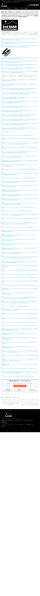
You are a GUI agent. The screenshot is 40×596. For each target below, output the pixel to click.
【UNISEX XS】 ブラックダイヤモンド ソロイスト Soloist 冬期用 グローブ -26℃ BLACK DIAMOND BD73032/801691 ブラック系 (19, 319)
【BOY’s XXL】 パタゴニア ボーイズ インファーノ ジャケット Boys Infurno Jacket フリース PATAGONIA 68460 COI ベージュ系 (19, 139)
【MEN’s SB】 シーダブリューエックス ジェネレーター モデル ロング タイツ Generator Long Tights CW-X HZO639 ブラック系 (19, 281)
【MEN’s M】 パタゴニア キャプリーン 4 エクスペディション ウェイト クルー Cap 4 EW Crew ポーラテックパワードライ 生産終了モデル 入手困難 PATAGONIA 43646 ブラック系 (20, 199)
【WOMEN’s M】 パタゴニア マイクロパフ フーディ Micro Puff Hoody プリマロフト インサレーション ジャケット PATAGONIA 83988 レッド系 (19, 334)
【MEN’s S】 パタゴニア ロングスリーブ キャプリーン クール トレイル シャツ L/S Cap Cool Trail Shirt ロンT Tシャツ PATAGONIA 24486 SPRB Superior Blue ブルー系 (19, 249)
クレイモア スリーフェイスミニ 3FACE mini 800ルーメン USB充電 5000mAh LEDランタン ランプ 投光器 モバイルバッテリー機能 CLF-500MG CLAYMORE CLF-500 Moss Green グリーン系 (19, 128)
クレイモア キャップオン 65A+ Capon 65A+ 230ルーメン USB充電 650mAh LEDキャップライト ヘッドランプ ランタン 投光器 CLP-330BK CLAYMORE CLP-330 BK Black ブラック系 (19, 107)
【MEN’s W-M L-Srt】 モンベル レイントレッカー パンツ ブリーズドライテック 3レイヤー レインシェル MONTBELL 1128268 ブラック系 (19, 289)
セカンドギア (19, 429)
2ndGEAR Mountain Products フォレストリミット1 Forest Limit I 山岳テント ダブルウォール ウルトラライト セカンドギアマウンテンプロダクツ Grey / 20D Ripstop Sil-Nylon (19, 39)
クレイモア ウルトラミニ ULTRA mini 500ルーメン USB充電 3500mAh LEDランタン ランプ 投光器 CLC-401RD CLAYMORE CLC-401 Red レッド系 (18, 85)
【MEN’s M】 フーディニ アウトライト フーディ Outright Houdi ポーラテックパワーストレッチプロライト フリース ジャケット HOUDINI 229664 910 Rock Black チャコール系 (19, 204)
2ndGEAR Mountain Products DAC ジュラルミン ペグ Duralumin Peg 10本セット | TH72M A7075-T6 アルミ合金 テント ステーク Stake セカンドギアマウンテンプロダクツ (19, 43)
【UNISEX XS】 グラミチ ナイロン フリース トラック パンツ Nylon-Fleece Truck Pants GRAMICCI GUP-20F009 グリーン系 (19, 314)
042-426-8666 (35, 4)
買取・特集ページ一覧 (30, 424)
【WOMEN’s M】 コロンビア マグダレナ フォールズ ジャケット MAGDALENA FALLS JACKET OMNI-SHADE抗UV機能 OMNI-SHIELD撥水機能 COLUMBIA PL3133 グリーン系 (19, 330)
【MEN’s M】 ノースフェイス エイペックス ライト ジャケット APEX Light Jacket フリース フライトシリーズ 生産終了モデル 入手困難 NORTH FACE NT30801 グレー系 (19, 174)
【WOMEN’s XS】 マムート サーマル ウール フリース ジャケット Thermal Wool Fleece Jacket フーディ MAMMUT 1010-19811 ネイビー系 (19, 365)
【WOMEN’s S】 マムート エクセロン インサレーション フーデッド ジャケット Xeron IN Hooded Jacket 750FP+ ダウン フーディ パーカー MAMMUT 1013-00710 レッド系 (19, 351)
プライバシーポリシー (10, 410)
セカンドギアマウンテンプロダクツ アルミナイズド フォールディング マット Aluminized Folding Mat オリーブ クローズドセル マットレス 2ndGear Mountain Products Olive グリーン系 (19, 61)
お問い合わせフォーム (22, 424)
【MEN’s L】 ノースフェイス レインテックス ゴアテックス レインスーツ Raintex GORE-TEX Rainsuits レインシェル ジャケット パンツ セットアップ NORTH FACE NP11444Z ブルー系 (19, 157)
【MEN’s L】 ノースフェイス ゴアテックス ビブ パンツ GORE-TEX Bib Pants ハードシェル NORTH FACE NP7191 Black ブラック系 (19, 148)
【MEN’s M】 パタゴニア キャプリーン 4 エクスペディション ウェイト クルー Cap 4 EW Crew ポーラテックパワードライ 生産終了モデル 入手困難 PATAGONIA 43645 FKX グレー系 (20, 195)
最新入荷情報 (20, 18)
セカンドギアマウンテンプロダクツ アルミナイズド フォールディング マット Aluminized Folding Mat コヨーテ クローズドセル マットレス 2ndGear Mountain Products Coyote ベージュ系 (19, 65)
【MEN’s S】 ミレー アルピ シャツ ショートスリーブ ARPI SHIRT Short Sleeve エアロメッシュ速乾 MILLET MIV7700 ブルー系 (19, 270)
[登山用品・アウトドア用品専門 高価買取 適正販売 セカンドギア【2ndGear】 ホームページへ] (4, 5)
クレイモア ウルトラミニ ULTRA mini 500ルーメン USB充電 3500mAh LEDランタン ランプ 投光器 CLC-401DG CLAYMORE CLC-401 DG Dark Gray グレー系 (18, 80)
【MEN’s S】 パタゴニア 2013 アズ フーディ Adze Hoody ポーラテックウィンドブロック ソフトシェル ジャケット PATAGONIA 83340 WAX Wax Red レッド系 (19, 235)
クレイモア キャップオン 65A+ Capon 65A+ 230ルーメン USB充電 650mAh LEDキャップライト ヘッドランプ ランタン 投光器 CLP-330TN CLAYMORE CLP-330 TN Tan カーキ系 (19, 111)
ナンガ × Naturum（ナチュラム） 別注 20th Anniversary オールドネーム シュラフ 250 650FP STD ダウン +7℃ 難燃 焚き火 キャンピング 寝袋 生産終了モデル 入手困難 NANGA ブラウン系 (19, 372)
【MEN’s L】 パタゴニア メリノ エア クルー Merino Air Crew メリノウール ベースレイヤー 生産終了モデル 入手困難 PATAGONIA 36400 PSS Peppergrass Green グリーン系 (19, 161)
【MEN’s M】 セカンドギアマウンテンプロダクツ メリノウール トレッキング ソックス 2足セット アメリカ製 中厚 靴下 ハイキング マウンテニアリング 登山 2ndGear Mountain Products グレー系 (19, 72)
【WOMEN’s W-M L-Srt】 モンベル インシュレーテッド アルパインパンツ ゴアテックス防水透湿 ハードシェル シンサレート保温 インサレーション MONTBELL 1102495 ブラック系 (20, 360)
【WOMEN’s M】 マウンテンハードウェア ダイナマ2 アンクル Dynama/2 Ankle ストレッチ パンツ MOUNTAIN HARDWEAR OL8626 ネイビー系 (18, 338)
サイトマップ (4, 410)
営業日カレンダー (4, 425)
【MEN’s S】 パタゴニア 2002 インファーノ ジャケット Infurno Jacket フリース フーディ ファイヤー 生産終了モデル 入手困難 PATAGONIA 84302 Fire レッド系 (19, 231)
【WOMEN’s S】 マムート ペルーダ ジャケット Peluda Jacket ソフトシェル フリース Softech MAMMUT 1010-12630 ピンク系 (19, 356)
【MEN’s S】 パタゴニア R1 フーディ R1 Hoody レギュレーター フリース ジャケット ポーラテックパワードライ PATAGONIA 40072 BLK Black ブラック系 (18, 244)
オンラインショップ (11, 424)
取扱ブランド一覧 (4, 421)
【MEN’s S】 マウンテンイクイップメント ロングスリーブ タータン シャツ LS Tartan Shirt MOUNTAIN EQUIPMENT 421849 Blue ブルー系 (19, 266)
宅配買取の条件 (4, 422)
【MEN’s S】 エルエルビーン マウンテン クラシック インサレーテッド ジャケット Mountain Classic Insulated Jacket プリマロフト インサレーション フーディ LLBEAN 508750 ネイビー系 (19, 215)
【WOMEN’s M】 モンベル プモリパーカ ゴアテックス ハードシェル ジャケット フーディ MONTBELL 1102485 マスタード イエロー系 (19, 343)
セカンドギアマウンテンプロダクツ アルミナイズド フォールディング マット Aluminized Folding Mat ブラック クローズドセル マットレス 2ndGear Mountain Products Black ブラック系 (19, 68)
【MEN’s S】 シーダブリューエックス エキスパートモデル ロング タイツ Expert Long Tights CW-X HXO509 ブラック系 (19, 219)
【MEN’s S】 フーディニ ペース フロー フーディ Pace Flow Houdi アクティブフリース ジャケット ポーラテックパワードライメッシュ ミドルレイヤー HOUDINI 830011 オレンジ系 (19, 253)
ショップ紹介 (4, 424)
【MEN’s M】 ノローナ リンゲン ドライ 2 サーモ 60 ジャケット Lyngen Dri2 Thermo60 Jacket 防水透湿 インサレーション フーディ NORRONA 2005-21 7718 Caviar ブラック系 (19, 182)
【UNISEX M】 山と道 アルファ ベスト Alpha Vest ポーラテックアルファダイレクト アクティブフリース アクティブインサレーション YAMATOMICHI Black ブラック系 (19, 310)
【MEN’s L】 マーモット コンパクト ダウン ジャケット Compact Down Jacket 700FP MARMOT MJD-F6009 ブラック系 (19, 170)
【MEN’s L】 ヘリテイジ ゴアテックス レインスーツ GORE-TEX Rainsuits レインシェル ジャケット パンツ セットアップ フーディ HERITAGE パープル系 (19, 165)
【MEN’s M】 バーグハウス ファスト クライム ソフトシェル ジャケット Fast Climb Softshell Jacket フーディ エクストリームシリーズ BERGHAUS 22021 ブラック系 (19, 186)
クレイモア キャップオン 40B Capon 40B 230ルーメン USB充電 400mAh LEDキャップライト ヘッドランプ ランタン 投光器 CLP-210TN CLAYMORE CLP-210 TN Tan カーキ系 (19, 102)
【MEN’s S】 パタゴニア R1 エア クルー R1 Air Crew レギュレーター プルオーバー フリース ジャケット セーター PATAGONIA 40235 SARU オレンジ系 (18, 240)
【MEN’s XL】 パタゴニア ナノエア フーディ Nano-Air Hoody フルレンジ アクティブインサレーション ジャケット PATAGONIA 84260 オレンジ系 (19, 293)
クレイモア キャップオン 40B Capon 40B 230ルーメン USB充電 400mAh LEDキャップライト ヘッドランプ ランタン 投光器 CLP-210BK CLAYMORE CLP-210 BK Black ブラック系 (19, 98)
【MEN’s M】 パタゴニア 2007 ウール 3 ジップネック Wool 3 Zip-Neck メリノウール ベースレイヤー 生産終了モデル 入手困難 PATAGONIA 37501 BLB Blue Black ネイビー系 (19, 191)
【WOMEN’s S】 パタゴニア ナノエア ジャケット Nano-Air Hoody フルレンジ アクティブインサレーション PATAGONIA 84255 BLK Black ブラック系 (18, 347)
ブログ (16, 424)
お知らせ (3, 426)
